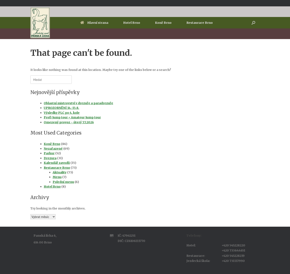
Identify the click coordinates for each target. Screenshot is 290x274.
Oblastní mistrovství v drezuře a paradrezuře (78, 103)
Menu (57, 177)
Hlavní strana (97, 23)
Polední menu (63, 182)
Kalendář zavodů (57, 163)
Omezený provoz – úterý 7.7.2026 (69, 122)
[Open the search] (253, 22)
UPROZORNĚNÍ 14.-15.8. (61, 108)
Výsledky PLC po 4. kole (62, 113)
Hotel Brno (131, 23)
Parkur (49, 153)
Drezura (50, 158)
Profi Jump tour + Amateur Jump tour (72, 117)
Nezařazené (53, 148)
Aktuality (59, 172)
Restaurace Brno (199, 23)
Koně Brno (163, 23)
